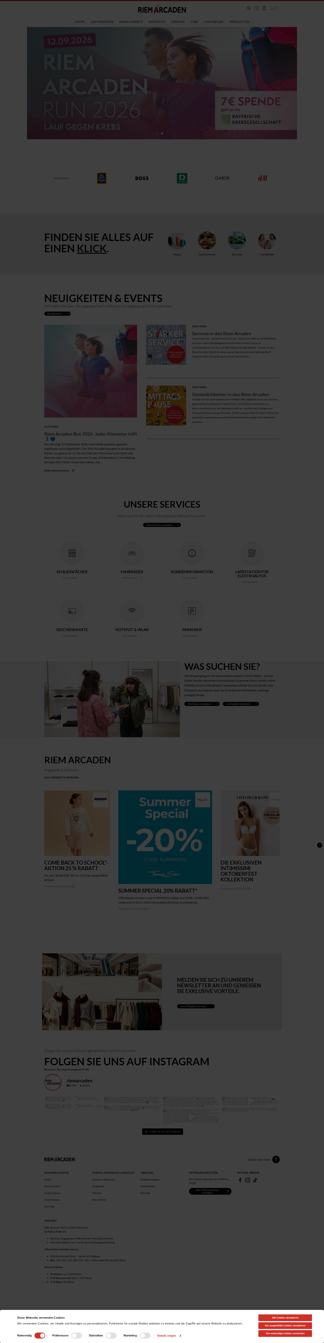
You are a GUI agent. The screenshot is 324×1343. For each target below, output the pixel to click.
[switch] (76, 1336)
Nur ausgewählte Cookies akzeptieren (285, 1325)
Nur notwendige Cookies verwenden (285, 1333)
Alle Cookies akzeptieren (285, 1317)
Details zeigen (166, 1335)
